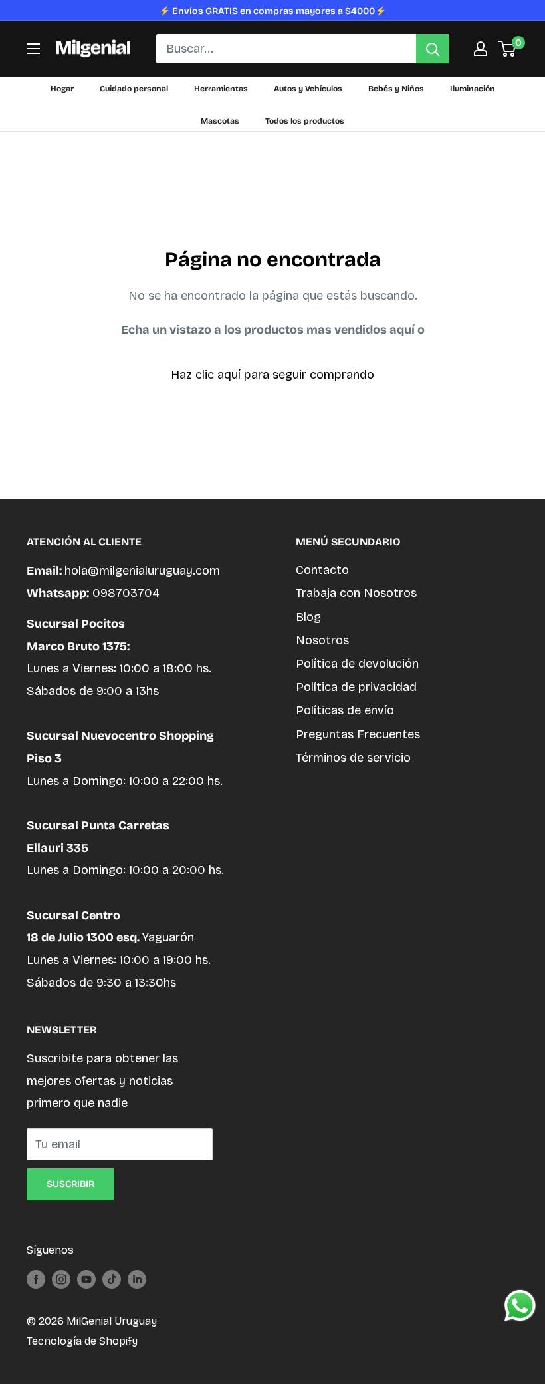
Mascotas (220, 121)
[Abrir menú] (33, 48)
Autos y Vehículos (308, 88)
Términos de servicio (353, 757)
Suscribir (70, 1184)
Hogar (62, 88)
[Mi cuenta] (480, 48)
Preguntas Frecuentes (358, 734)
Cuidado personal (134, 88)
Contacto (322, 570)
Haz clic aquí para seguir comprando (272, 374)
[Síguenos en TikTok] (111, 1279)
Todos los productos (304, 121)
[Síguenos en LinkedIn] (137, 1279)
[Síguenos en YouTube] (86, 1279)
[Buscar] (432, 48)
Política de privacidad (356, 687)
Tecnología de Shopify (82, 1341)
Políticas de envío (345, 710)
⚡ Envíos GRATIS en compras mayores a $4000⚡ (272, 11)
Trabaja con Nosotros (356, 593)
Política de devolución (357, 663)
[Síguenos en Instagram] (61, 1279)
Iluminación (472, 88)
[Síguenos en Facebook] (36, 1279)
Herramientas (221, 88)
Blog (308, 617)
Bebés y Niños (396, 88)
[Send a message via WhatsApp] (520, 1305)
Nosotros (322, 640)
